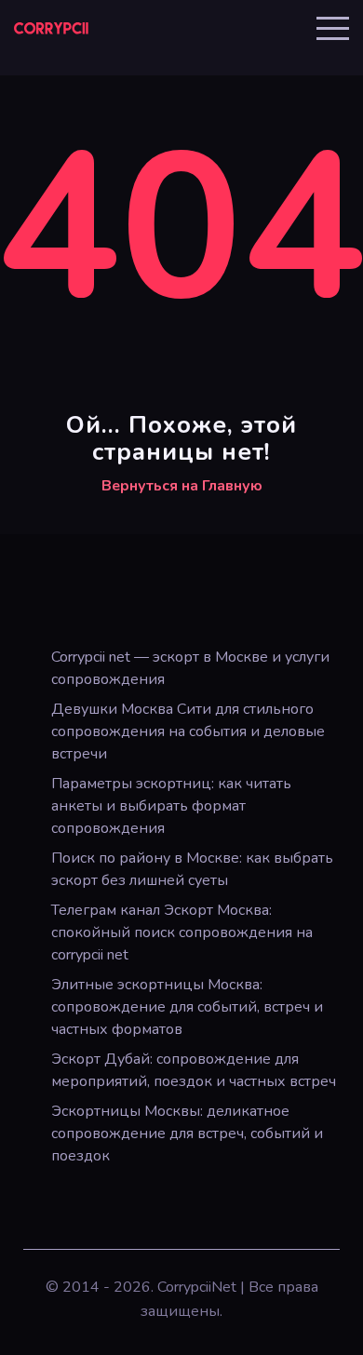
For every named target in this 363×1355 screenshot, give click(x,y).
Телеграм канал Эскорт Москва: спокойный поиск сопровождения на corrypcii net (182, 932)
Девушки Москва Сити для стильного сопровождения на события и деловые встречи (188, 731)
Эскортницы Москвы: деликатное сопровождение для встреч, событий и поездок (187, 1133)
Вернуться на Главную (181, 486)
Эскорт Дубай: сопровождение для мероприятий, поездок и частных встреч (193, 1070)
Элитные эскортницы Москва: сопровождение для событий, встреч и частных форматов (187, 1007)
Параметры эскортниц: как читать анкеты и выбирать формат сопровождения (171, 805)
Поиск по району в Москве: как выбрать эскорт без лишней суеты (192, 869)
